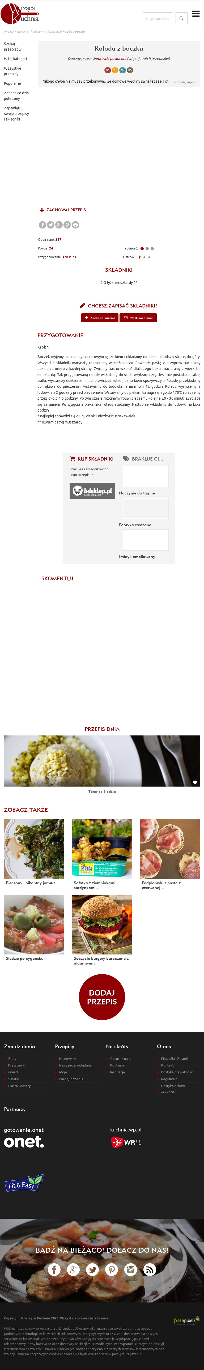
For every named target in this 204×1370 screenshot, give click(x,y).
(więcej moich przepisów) (148, 58)
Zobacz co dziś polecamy (16, 96)
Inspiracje (117, 1072)
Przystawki (54, 31)
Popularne (12, 83)
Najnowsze (67, 1058)
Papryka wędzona (135, 524)
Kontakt (167, 1065)
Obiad (13, 1072)
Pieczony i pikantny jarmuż (30, 882)
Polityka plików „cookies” (173, 1088)
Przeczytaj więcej (184, 82)
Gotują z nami (120, 1058)
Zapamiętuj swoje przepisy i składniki (16, 113)
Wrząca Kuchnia (14, 31)
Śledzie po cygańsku (25, 958)
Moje (63, 1072)
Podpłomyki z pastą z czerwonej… (161, 885)
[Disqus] (118, 651)
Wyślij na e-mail (140, 318)
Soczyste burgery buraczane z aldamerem (101, 961)
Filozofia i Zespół (174, 1058)
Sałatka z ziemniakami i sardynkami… (95, 885)
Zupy (12, 1058)
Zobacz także (26, 809)
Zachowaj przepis (65, 209)
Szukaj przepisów (13, 46)
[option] (119, 146)
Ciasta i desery (19, 1086)
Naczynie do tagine (137, 493)
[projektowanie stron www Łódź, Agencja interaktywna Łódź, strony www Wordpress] (187, 1320)
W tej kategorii (16, 59)
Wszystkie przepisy (12, 71)
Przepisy (36, 31)
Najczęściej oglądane (75, 1065)
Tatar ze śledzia (102, 791)
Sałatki (13, 1079)
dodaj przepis (102, 997)
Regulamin (169, 1079)
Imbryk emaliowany (137, 556)
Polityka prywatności (177, 1072)
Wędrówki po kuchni (109, 58)
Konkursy (117, 1065)
